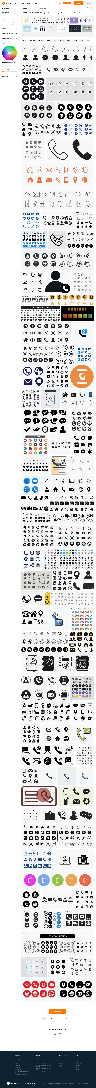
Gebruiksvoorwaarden (69, 1083)
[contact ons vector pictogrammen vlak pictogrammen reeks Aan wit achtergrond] (57, 260)
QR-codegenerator (19, 1076)
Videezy (16, 1063)
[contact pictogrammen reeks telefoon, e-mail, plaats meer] (57, 734)
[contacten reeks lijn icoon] (81, 465)
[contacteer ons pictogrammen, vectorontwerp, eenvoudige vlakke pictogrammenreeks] (78, 129)
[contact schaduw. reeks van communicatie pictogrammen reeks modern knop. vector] (72, 300)
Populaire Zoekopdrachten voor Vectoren (43, 1065)
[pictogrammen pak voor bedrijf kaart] (46, 333)
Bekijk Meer (87, 28)
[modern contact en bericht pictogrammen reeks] (45, 421)
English (78, 1059)
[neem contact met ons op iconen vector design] (60, 444)
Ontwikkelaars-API (19, 1069)
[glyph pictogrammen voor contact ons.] (57, 376)
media (68, 40)
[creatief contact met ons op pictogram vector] (83, 333)
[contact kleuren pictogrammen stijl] (57, 619)
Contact (60, 1061)
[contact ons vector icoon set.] (82, 619)
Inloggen (89, 3)
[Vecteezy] (3, 3)
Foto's (15, 3)
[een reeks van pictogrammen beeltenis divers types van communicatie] (35, 503)
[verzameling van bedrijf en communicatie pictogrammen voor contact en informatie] (62, 580)
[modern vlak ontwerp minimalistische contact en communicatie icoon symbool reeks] (31, 559)
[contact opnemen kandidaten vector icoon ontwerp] (59, 465)
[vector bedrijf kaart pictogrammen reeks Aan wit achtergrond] (33, 376)
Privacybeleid (78, 1083)
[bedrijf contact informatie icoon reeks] (36, 580)
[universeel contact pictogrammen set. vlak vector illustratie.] (35, 444)
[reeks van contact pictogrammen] (45, 712)
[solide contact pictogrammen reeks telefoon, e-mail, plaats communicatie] (27, 518)
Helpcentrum (61, 1059)
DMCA (37, 1061)
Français (78, 1067)
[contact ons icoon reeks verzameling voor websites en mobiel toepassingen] (84, 354)
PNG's (33, 40)
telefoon (62, 40)
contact (49, 40)
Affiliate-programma (40, 1063)
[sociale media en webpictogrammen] (84, 899)
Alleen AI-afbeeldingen (9, 22)
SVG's (26, 40)
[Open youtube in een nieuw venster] (34, 1083)
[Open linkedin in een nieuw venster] (25, 1083)
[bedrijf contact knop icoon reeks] (38, 111)
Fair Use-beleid (85, 1083)
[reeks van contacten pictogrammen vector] (58, 967)
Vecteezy (17, 1061)
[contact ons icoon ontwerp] (84, 734)
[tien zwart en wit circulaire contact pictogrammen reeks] (47, 129)
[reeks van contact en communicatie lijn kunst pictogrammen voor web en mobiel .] (42, 518)
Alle (5, 20)
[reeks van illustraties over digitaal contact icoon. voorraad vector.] (68, 815)
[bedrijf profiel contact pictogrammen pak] (34, 967)
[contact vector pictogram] (74, 859)
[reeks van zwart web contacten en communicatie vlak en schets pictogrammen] (57, 836)
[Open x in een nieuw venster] (32, 1083)
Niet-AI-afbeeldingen (9, 24)
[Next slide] (91, 40)
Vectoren (8, 3)
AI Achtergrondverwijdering (21, 1074)
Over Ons (60, 1063)
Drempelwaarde (6, 69)
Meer (36, 3)
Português (78, 1063)
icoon (55, 40)
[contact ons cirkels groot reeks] (53, 920)
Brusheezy (17, 1059)
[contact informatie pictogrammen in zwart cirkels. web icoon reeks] (75, 111)
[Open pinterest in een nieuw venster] (28, 1083)
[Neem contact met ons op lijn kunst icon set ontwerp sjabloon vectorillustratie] (57, 199)
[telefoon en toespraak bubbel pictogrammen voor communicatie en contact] (32, 598)
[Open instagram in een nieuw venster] (23, 1083)
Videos (22, 3)
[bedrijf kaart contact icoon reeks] (30, 220)
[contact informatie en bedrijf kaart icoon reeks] (38, 536)
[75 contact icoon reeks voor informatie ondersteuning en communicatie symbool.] (40, 313)
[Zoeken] (88, 8)
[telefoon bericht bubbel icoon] (57, 240)
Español (78, 1061)
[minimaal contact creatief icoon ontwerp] (39, 796)
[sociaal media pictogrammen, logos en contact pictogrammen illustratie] (68, 559)
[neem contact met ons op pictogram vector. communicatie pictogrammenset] (70, 89)
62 (66, 1018)
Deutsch (78, 1065)
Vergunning (38, 1059)
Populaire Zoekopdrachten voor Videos (43, 1072)
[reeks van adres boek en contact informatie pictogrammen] (57, 663)
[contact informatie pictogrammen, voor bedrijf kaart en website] (30, 776)
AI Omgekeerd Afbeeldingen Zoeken (21, 1072)
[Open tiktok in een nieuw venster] (30, 1083)
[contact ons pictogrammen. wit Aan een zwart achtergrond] (33, 89)
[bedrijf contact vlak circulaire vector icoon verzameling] (35, 300)
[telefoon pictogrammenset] (83, 444)
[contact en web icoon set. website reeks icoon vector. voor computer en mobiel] (84, 755)
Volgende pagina (57, 1011)
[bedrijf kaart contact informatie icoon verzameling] (35, 465)
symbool (75, 40)
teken (81, 40)
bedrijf (88, 40)
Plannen (60, 3)
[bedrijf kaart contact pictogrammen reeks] (33, 150)
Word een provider (60, 1065)
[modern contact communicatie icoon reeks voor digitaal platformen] (44, 642)
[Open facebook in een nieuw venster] (21, 1083)
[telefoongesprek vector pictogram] (82, 376)
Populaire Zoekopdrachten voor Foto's (43, 1069)
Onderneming (18, 1065)
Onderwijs (17, 1067)
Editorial (29, 3)
